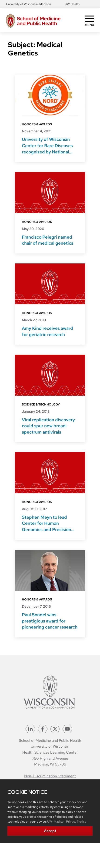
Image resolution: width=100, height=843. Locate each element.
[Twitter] (55, 729)
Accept (50, 830)
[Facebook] (43, 729)
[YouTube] (67, 729)
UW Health (72, 4)
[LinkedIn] (30, 729)
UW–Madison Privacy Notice (66, 822)
